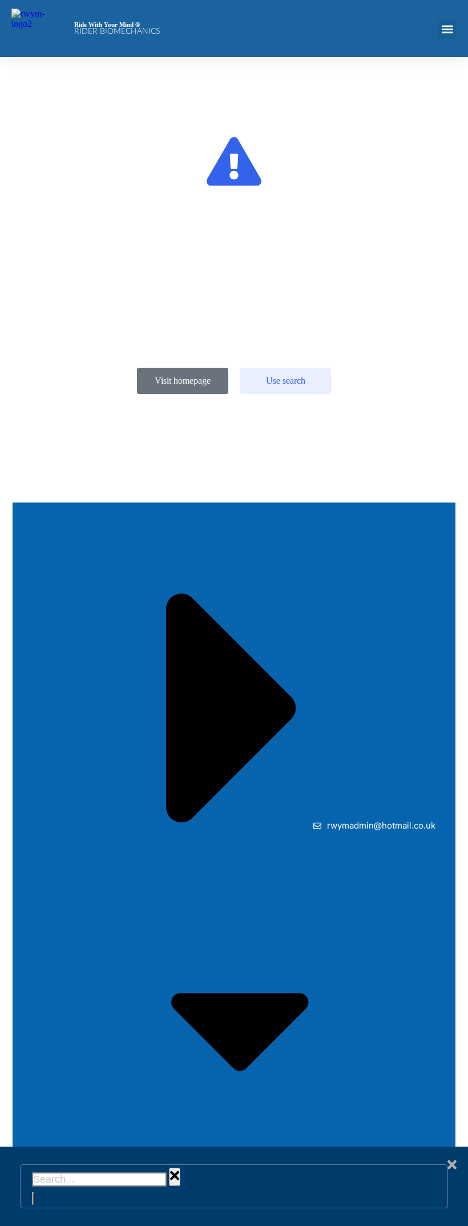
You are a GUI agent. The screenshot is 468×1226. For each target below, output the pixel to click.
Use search (285, 380)
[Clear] (174, 1176)
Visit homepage (183, 380)
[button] (447, 29)
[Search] (33, 1198)
